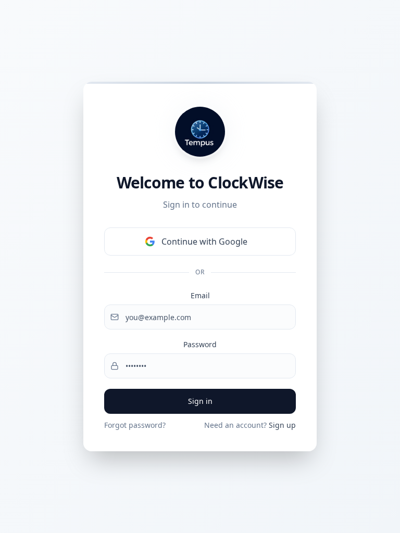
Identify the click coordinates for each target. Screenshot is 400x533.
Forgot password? (135, 425)
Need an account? (250, 425)
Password (200, 344)
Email (200, 295)
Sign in (200, 401)
